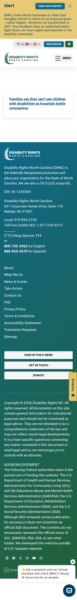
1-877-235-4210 (50, 225)
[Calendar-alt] (7, 558)
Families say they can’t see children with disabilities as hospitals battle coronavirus (37, 103)
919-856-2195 (25, 220)
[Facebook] (14, 558)
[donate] (69, 44)
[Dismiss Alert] (70, 6)
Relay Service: (24, 236)
